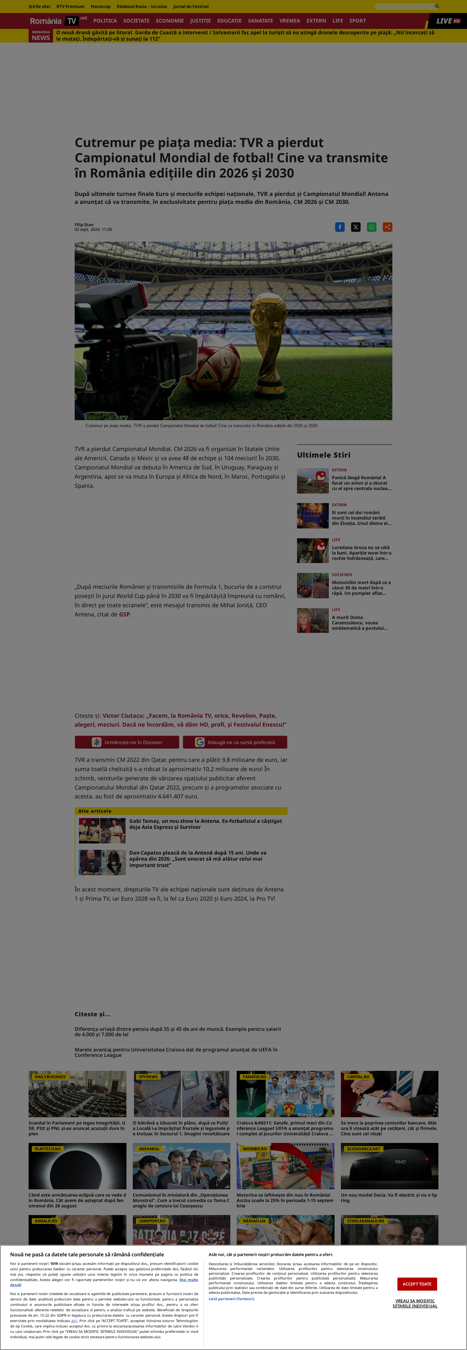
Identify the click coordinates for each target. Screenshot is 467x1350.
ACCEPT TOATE (417, 1284)
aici (74, 1320)
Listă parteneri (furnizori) (231, 1298)
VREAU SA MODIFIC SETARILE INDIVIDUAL (415, 1303)
